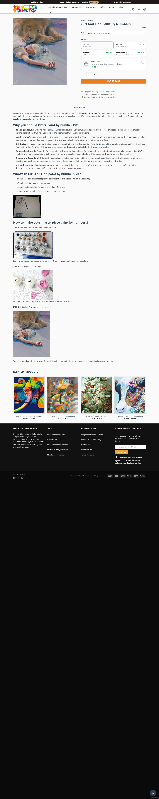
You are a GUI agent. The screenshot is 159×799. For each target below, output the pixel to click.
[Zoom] (16, 82)
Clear (143, 28)
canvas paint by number (42, 233)
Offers (102, 7)
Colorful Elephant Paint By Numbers (29, 422)
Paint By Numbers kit (100, 150)
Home (83, 20)
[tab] (79, 113)
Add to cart (113, 87)
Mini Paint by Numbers (56, 461)
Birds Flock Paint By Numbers (96, 422)
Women (91, 20)
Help (51, 13)
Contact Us (85, 451)
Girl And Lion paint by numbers (57, 119)
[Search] (134, 9)
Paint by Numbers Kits (57, 7)
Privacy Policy (86, 456)
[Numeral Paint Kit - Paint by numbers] (28, 8)
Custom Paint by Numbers (57, 456)
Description (79, 113)
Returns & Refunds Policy (91, 446)
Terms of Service (87, 461)
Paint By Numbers (55, 136)
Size (82, 33)
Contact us (127, 2)
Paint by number (59, 131)
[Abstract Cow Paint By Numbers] (130, 401)
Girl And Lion (31, 313)
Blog (121, 7)
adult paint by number (23, 122)
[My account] (139, 9)
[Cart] (144, 9)
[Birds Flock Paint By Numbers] (96, 401)
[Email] (22, 484)
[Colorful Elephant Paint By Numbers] (29, 401)
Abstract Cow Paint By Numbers (130, 422)
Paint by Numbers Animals (57, 451)
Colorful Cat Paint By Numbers (63, 422)
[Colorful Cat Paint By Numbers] (62, 401)
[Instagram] (18, 484)
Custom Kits (77, 7)
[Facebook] (14, 484)
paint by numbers (74, 229)
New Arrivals (91, 7)
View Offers (93, 2)
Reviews (112, 7)
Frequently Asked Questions (92, 441)
